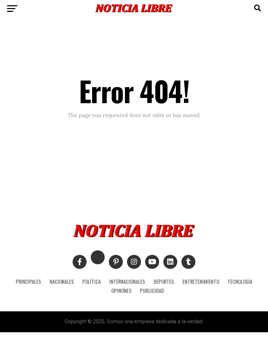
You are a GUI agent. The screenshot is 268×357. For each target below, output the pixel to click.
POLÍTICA (91, 281)
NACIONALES (62, 281)
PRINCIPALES (28, 281)
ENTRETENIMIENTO (201, 281)
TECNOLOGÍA (240, 281)
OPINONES (121, 290)
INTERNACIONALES (127, 281)
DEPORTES (164, 281)
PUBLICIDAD (152, 290)
